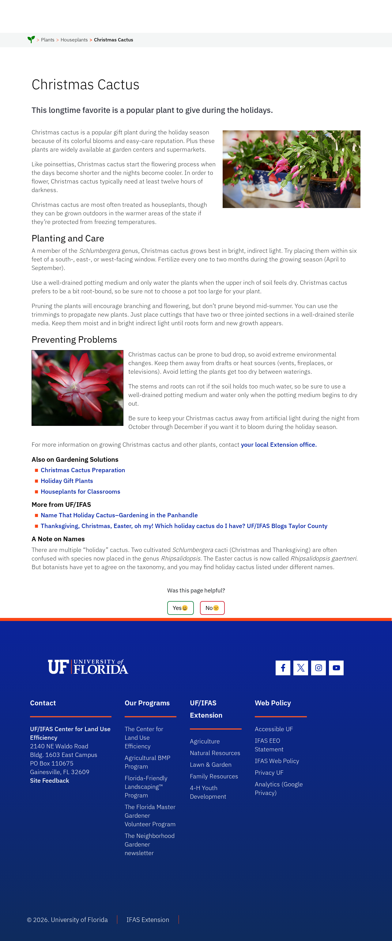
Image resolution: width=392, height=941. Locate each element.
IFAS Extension (147, 919)
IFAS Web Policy (277, 761)
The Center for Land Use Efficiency (144, 737)
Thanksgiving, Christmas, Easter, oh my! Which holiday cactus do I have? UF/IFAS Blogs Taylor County (184, 526)
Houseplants (74, 40)
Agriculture (205, 741)
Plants (48, 40)
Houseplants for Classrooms (80, 491)
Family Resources (214, 776)
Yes (177, 607)
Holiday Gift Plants (67, 480)
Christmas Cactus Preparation (83, 470)
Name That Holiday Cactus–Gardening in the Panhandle (119, 515)
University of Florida (79, 919)
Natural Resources (215, 753)
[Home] (31, 40)
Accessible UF (274, 729)
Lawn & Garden (211, 764)
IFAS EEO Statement (269, 744)
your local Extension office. (279, 444)
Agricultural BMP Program (147, 762)
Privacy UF (269, 772)
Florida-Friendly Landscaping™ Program (146, 786)
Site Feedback (49, 780)
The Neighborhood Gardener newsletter (150, 844)
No (209, 607)
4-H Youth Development (208, 792)
